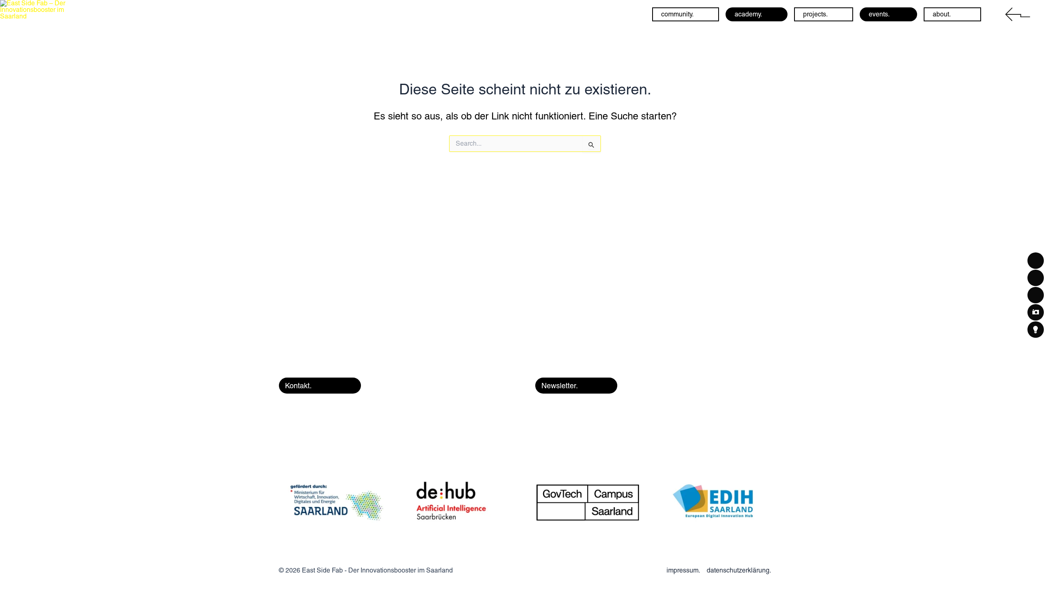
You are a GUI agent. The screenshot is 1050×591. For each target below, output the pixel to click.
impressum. (683, 570)
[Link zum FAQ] (1016, 13)
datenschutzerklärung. (739, 570)
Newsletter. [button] (559, 385)
